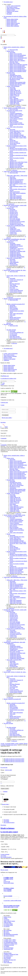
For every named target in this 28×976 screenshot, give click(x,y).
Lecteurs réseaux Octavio (16, 292)
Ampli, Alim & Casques (9, 921)
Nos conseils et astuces (12, 7)
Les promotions (13, 335)
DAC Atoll (12, 287)
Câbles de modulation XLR (16, 182)
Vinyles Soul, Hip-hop (15, 143)
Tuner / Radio (13, 285)
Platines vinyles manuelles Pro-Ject (18, 67)
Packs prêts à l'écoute (15, 63)
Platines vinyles (10, 51)
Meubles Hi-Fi (13, 306)
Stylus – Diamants (14, 98)
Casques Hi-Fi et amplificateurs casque (16, 225)
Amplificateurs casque (15, 229)
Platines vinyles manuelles (16, 53)
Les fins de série (13, 333)
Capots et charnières (14, 117)
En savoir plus (4, 767)
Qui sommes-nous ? (8, 1)
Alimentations (13, 80)
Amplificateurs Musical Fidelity (17, 256)
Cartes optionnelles (14, 262)
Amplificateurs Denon (15, 252)
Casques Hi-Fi (13, 228)
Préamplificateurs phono (15, 75)
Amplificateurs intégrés (15, 244)
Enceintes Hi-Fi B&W (15, 220)
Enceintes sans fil (14, 213)
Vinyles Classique (14, 141)
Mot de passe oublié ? (7, 417)
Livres (11, 316)
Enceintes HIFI (10, 208)
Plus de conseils (4, 869)
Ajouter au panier (5, 788)
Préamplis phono (10, 72)
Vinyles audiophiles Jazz (15, 133)
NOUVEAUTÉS (14, 49)
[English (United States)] (4, 31)
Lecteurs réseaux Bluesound (16, 290)
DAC (11, 282)
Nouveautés (12, 52)
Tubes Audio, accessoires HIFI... (14, 258)
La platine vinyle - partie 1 (10, 941)
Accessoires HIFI (14, 264)
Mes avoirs (6, 931)
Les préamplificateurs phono (10, 942)
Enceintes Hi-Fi (13, 210)
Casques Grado (13, 233)
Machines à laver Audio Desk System (18, 162)
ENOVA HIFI (8, 770)
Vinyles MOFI (13, 144)
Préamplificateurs (14, 247)
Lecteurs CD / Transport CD (16, 279)
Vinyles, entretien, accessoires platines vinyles (14, 108)
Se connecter (5, 415)
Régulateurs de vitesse (15, 79)
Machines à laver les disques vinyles (18, 148)
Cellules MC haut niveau (15, 93)
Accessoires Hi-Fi (14, 309)
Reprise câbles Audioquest (13, 26)
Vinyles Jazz (12, 140)
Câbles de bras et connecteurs (16, 179)
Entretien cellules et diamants (16, 114)
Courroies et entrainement (16, 113)
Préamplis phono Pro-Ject (16, 85)
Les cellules (6, 946)
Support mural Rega (14, 319)
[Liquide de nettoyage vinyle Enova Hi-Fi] (14, 758)
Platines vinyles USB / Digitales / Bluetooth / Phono (17, 61)
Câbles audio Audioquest (15, 197)
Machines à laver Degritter (16, 164)
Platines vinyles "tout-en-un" (16, 59)
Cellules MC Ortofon (15, 103)
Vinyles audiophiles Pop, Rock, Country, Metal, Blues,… (17, 131)
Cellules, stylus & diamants (13, 86)
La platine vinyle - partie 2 (10, 939)
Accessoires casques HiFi (16, 231)
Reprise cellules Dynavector (13, 23)
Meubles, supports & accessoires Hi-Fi (16, 304)
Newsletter (9, 14)
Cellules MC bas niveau (15, 91)
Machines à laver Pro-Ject (16, 167)
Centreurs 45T (13, 160)
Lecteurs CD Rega (14, 289)
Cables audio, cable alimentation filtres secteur (14, 171)
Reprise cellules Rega (12, 21)
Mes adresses (7, 933)
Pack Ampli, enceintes (15, 218)
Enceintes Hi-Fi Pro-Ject (15, 223)
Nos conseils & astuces (9, 822)
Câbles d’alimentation (15, 191)
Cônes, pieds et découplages (16, 126)
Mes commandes (7, 930)
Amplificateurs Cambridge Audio (17, 251)
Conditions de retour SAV (10, 959)
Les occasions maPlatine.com (16, 332)
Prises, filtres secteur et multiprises (18, 193)
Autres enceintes (13, 216)
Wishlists (4, 791)
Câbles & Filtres (7, 922)
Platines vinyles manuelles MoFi (17, 66)
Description (6, 819)
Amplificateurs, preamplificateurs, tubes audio (14, 239)
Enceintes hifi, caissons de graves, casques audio (15, 205)
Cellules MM (13, 89)
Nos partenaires (7, 957)
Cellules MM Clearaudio (15, 101)
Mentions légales (7, 953)
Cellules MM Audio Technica (17, 99)
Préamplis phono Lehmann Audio (17, 82)
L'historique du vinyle (9, 945)
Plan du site (6, 961)
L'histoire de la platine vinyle (10, 943)
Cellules (5, 918)
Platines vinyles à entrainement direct (18, 57)
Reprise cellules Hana (12, 20)
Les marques (7, 926)
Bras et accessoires (14, 121)
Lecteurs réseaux (13, 281)
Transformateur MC (8, 949)
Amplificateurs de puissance (16, 246)
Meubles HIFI (13, 263)
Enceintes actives (14, 212)
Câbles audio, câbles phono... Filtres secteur (17, 175)
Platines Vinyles (7, 917)
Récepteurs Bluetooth (15, 283)
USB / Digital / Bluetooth (16, 76)
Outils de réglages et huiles (16, 122)
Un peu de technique (8, 947)
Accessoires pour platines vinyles (14, 110)
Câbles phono (13, 178)
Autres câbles (13, 194)
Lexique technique (5, 854)
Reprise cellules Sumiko (12, 24)
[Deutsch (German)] (4, 32)
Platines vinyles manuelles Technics (18, 70)
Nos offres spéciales (8, 324)
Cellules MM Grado (14, 102)
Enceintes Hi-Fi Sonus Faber (16, 224)
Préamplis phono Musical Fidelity (17, 83)
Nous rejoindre (7, 958)
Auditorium (9, 12)
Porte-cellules (13, 97)
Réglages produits (11, 9)
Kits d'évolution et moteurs (16, 116)
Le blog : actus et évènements (13, 5)
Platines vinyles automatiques (16, 56)
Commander (3, 438)
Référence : (3, 786)
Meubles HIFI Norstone (15, 317)
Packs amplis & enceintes (16, 338)
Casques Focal (13, 232)
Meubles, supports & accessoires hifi (12, 298)
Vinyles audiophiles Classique (17, 135)
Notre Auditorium (8, 962)
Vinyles (8, 128)
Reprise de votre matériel (12, 11)
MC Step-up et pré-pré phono (16, 78)
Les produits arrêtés (8, 925)
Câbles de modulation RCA (16, 181)
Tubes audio (12, 315)
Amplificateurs (10, 241)
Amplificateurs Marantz (15, 254)
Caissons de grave (14, 214)
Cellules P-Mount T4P (15, 90)
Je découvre (18, 106)
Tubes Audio (13, 260)
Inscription (3, 422)
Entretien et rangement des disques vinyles (17, 145)
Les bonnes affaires (8, 923)
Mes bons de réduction (9, 935)
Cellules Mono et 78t (14, 94)
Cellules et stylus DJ (14, 95)
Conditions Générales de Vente (11, 954)
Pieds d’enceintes (14, 217)
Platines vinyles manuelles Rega (17, 68)
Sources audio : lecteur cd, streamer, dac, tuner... (15, 270)
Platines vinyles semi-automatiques (18, 55)
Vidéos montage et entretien (13, 8)
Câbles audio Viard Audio (16, 198)
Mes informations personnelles (11, 934)
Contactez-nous (4, 402)
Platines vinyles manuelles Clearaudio (18, 64)
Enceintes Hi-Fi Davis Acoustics (17, 221)
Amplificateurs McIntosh (15, 255)
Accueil (2, 743)
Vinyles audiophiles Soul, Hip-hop (18, 136)
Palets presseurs (13, 120)
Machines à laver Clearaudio (16, 163)
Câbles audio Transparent (16, 195)
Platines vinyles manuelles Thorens (18, 71)
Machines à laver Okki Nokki (17, 166)
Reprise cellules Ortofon (12, 19)
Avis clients (6, 821)
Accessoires (6, 919)
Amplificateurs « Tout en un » (17, 248)
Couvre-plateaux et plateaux (16, 118)
